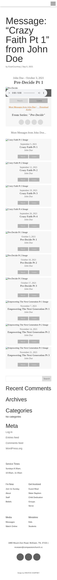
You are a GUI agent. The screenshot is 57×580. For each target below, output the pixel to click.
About (8, 493)
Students (32, 526)
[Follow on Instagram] (28, 557)
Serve (31, 506)
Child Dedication (35, 497)
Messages (10, 522)
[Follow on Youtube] (36, 557)
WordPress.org (14, 448)
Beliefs (8, 502)
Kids (30, 522)
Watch (20, 101)
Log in (9, 432)
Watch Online (11, 526)
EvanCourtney (14, 67)
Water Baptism (34, 493)
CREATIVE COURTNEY (31, 573)
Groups (31, 502)
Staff (8, 497)
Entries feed (12, 437)
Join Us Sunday (12, 489)
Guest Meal (33, 489)
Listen (39, 101)
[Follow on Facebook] (20, 557)
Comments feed (14, 443)
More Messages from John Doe (22, 107)
